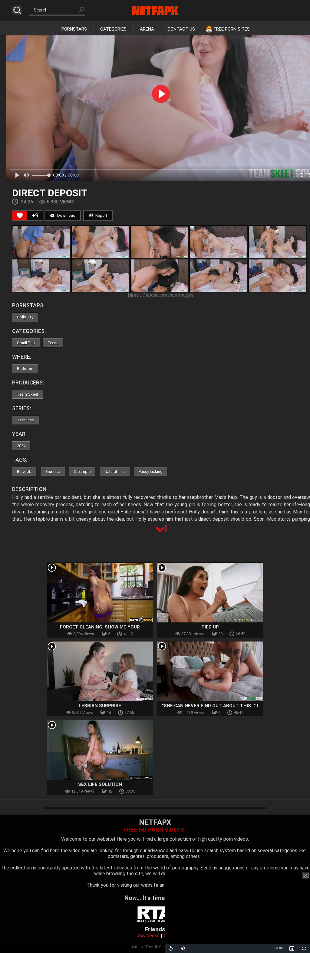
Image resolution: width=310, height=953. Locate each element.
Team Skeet (27, 394)
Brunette (52, 471)
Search (17, 10)
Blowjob (24, 471)
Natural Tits (114, 471)
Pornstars (74, 29)
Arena (147, 29)
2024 (21, 446)
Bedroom (25, 368)
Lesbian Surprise (100, 705)
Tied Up (210, 627)
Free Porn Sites (232, 29)
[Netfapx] (155, 10)
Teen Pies (25, 420)
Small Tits (26, 343)
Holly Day (25, 317)
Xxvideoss (149, 935)
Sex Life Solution (100, 784)
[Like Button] (19, 215)
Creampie (82, 471)
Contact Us (181, 29)
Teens (53, 343)
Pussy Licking (151, 471)
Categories (113, 29)
